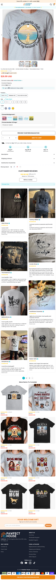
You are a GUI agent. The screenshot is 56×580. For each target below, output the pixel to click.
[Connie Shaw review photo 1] (42, 247)
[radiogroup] (28, 118)
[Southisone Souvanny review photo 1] (42, 295)
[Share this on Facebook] (14, 167)
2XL (17, 102)
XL (13, 102)
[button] (4, 71)
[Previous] (2, 34)
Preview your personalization (28, 577)
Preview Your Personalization (28, 133)
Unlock (48, 525)
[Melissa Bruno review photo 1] (14, 300)
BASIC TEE (4, 95)
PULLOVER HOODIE (22, 95)
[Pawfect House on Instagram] (30, 563)
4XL (25, 102)
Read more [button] (4, 234)
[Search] (50, 4)
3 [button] (29, 378)
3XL (21, 102)
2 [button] (26, 378)
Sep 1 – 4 (7, 85)
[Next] (54, 34)
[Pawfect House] (27, 4)
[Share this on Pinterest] (17, 167)
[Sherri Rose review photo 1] (14, 203)
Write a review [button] (28, 180)
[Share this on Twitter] (11, 167)
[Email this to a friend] (20, 167)
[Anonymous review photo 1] (14, 345)
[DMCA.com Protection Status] (4, 573)
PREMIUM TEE (12, 95)
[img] (5, 225)
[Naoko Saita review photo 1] (42, 342)
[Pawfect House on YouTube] (26, 563)
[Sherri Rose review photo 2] (2, 220)
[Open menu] (1, 4)
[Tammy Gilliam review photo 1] (42, 203)
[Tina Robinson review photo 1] (14, 256)
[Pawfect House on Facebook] (22, 563)
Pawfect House (26, 569)
